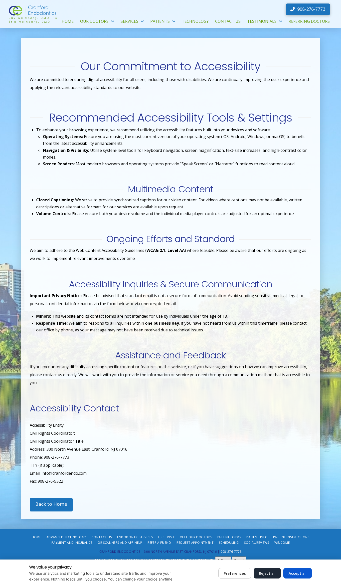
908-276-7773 (231, 551)
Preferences (235, 573)
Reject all (267, 573)
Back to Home (51, 504)
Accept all (298, 573)
